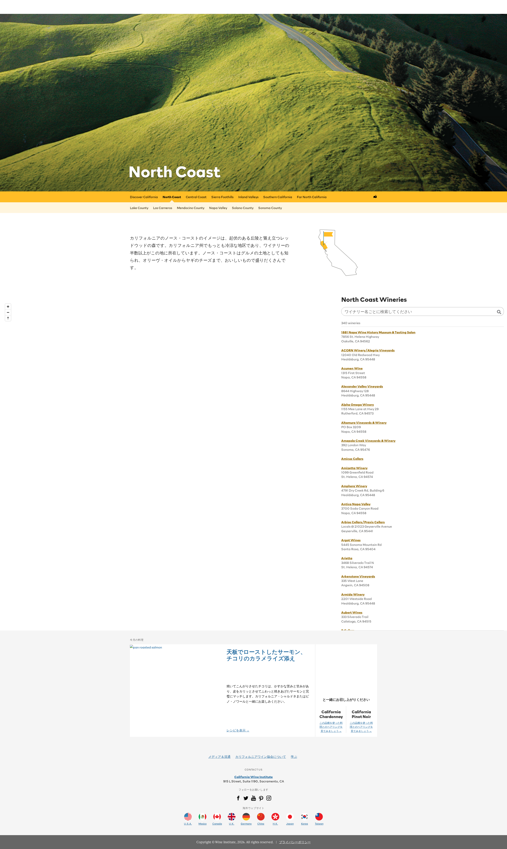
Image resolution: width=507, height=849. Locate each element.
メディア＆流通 (219, 756)
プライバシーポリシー (295, 842)
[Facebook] (238, 798)
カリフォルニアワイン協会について (260, 756)
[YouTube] (253, 798)
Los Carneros (162, 207)
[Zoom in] (8, 306)
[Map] (169, 461)
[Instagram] (269, 798)
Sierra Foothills (222, 197)
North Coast (172, 197)
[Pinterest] (261, 798)
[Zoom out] (8, 312)
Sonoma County (270, 207)
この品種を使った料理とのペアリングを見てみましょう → (331, 727)
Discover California (144, 197)
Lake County (139, 207)
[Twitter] (246, 798)
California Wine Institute (253, 777)
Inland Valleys (248, 197)
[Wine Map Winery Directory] (375, 197)
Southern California (277, 197)
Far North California (312, 197)
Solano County (243, 207)
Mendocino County (190, 207)
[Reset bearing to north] (8, 318)
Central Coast (196, 197)
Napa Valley (218, 207)
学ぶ (294, 756)
